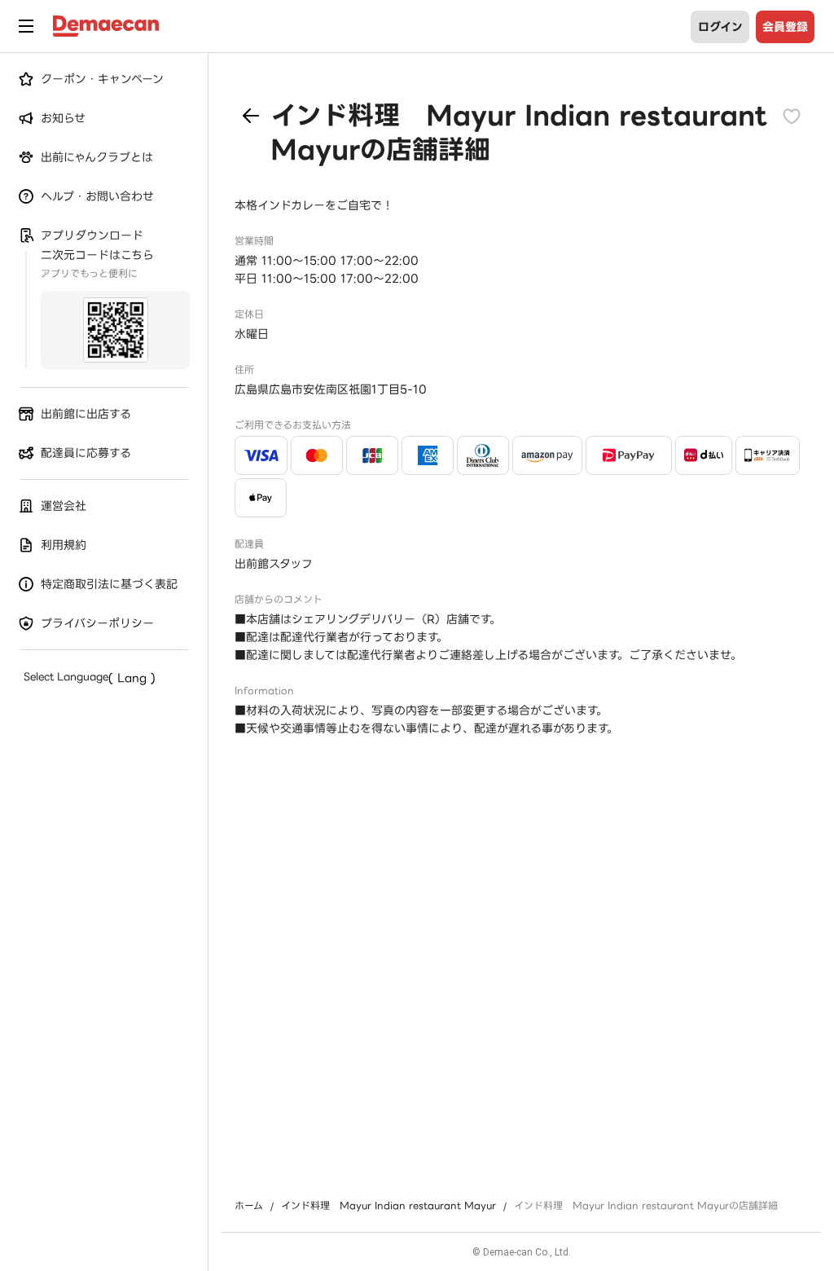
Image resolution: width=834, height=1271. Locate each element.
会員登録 (785, 27)
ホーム (249, 1205)
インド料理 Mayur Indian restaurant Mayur (388, 1205)
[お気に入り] (791, 115)
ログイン (720, 27)
